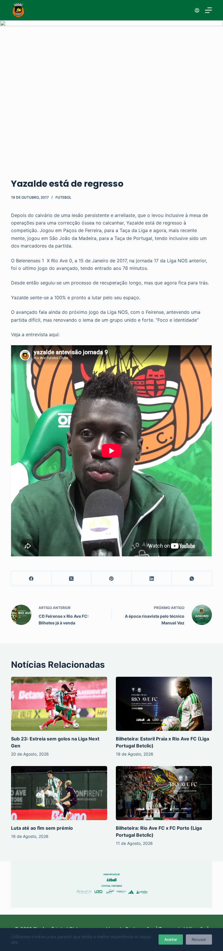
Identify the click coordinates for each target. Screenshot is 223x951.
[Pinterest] (111, 578)
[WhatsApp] (192, 578)
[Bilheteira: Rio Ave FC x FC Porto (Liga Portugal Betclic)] (164, 793)
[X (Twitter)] (71, 578)
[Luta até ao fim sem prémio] (59, 793)
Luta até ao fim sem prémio (42, 828)
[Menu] (208, 10)
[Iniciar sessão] (197, 10)
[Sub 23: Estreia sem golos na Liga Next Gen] (59, 704)
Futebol (63, 197)
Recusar (199, 939)
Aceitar (170, 939)
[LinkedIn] (152, 578)
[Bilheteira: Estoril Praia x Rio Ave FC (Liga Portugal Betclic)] (164, 704)
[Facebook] (31, 578)
